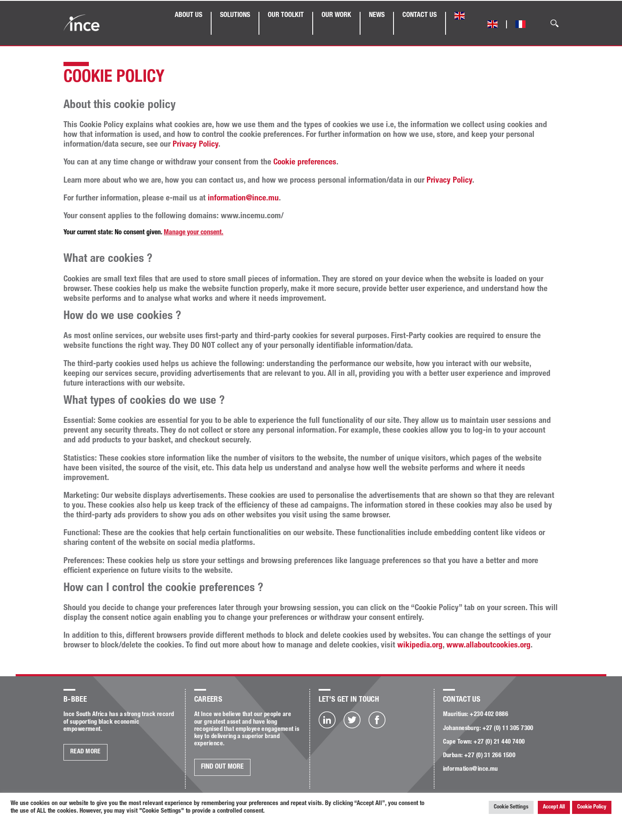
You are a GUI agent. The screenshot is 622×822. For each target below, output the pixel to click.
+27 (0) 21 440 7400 (499, 742)
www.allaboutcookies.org (488, 645)
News (377, 15)
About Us (188, 15)
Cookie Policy (591, 807)
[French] (520, 26)
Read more (85, 752)
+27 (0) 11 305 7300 (508, 729)
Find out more (222, 767)
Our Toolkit (286, 15)
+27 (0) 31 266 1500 (489, 756)
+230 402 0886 (489, 715)
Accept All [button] (554, 807)
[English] (459, 17)
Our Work (336, 15)
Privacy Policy (195, 145)
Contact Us (419, 15)
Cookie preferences (304, 162)
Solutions (235, 15)
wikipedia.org (420, 645)
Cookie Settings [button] (511, 807)
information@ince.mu (243, 198)
